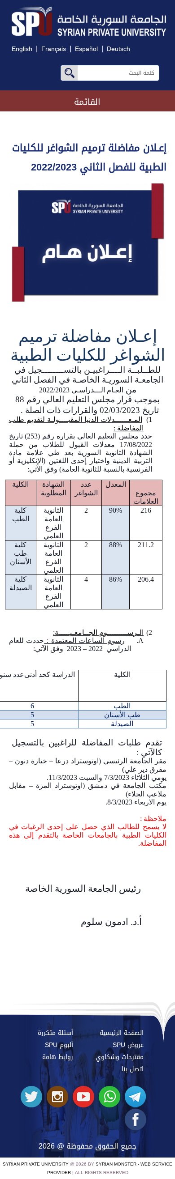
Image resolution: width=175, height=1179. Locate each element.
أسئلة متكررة (55, 1033)
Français (53, 49)
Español (86, 49)
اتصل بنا (133, 1069)
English (22, 49)
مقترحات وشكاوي (120, 1057)
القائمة (87, 102)
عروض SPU (128, 1045)
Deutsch (118, 49)
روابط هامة (57, 1057)
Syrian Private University (36, 1164)
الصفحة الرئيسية (122, 1033)
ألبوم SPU (59, 1045)
